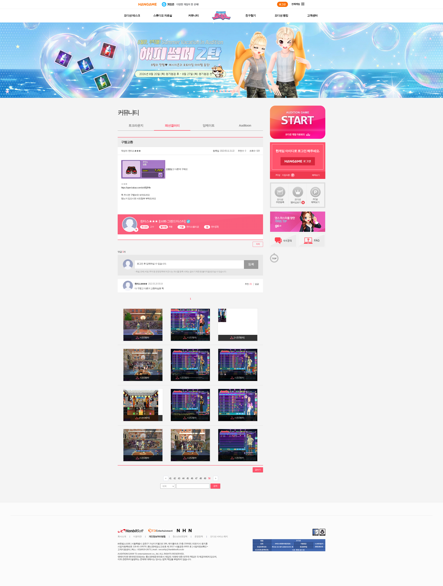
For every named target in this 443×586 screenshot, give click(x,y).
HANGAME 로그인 (298, 161)
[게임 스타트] (297, 118)
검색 (215, 486)
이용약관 (137, 536)
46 (192, 478)
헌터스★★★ (134, 151)
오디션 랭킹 (281, 15)
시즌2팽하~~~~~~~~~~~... (192, 377)
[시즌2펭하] (239, 337)
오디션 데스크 (132, 15)
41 (170, 478)
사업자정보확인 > (200, 546)
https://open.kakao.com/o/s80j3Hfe (136, 187)
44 (183, 478)
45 (188, 478)
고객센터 (312, 15)
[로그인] (282, 4)
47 (196, 478)
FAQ (312, 241)
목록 (258, 244)
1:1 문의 (283, 241)
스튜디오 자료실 (162, 15)
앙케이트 (208, 125)
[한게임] (147, 4)
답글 (257, 284)
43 (179, 478)
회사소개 (122, 536)
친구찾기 (250, 15)
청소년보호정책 (180, 536)
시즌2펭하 (145, 337)
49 (205, 478)
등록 (251, 264)
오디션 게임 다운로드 (297, 134)
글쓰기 (258, 469)
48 (201, 478)
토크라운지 (136, 125)
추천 (247, 284)
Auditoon (245, 125)
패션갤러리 (172, 125)
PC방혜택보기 (315, 200)
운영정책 (199, 536)
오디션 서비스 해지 (219, 536)
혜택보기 (316, 175)
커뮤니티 (193, 15)
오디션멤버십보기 (296, 201)
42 (175, 478)
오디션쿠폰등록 (280, 200)
